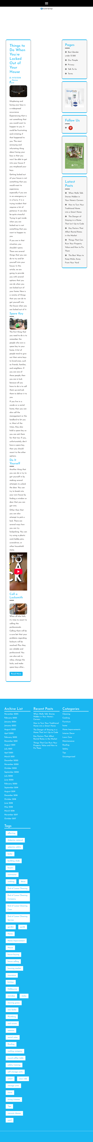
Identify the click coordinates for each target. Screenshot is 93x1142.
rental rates (13, 1037)
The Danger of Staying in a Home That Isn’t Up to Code (74, 220)
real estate (12, 1024)
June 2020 (8, 780)
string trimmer (14, 1099)
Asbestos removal (15, 840)
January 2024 (10, 722)
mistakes (11, 996)
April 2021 (8, 753)
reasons (11, 1030)
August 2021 (9, 745)
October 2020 (10, 768)
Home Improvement (16, 941)
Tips (64, 753)
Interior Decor (68, 733)
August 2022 (10, 730)
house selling (13, 961)
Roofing (65, 745)
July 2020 (8, 776)
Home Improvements (71, 730)
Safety (65, 749)
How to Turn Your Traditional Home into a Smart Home (74, 208)
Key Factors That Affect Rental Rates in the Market (74, 232)
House (10, 948)
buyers (10, 868)
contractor (12, 875)
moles (24, 996)
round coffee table (15, 1058)
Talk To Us (72, 69)
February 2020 (10, 784)
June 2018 (8, 803)
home (64, 726)
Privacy (71, 65)
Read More (16, 674)
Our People (73, 60)
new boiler (12, 1010)
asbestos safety (14, 847)
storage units (13, 1086)
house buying (13, 955)
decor (23, 882)
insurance (12, 975)
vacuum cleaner (14, 1113)
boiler (10, 854)
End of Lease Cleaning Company (17, 897)
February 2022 (10, 737)
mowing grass (14, 1003)
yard (10, 1120)
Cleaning (66, 714)
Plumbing (12, 1017)
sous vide (23, 1079)
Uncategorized (68, 757)
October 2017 (10, 819)
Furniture (66, 722)
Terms (70, 74)
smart (10, 1079)
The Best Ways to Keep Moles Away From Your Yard (74, 259)
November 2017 (11, 815)
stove (10, 1093)
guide (22, 927)
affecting (11, 833)
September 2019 (11, 788)
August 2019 (9, 791)
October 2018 (10, 799)
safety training (14, 1065)
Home (10, 934)
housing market (14, 968)
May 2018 (8, 807)
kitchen (11, 982)
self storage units (15, 1072)
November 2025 (11, 714)
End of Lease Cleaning (17, 888)
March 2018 (9, 811)
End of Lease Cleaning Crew (17, 908)
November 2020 (11, 764)
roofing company (15, 1051)
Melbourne (12, 989)
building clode (14, 861)
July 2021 (8, 749)
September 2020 (11, 772)
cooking (11, 882)
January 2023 (10, 726)
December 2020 (11, 760)
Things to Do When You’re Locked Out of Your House (17, 59)
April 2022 (9, 733)
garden (11, 927)
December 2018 (10, 795)
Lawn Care (67, 737)
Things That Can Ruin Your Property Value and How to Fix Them (45, 745)
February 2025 (10, 718)
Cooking (66, 718)
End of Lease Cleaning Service (17, 918)
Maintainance (68, 741)
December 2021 (11, 741)
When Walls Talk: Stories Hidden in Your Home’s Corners (74, 196)
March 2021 (9, 757)
